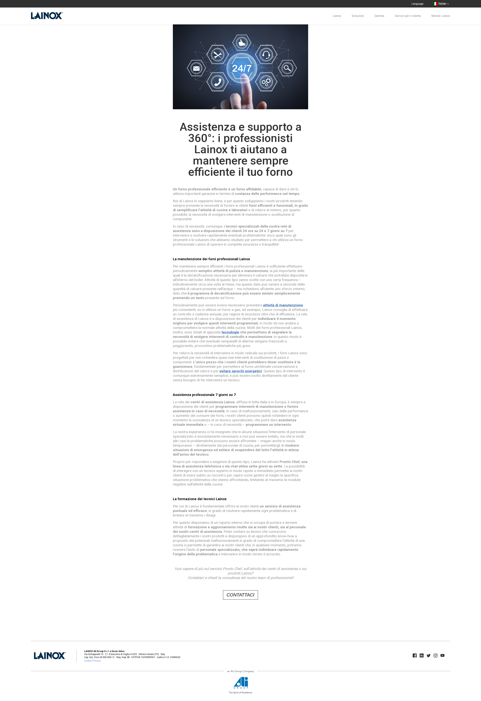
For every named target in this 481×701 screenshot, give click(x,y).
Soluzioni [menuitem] (358, 16)
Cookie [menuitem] (87, 661)
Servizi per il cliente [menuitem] (408, 16)
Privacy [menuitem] (97, 661)
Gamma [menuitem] (379, 16)
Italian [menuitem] (442, 3)
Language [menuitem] (418, 3)
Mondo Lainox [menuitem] (440, 16)
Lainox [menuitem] (337, 16)
